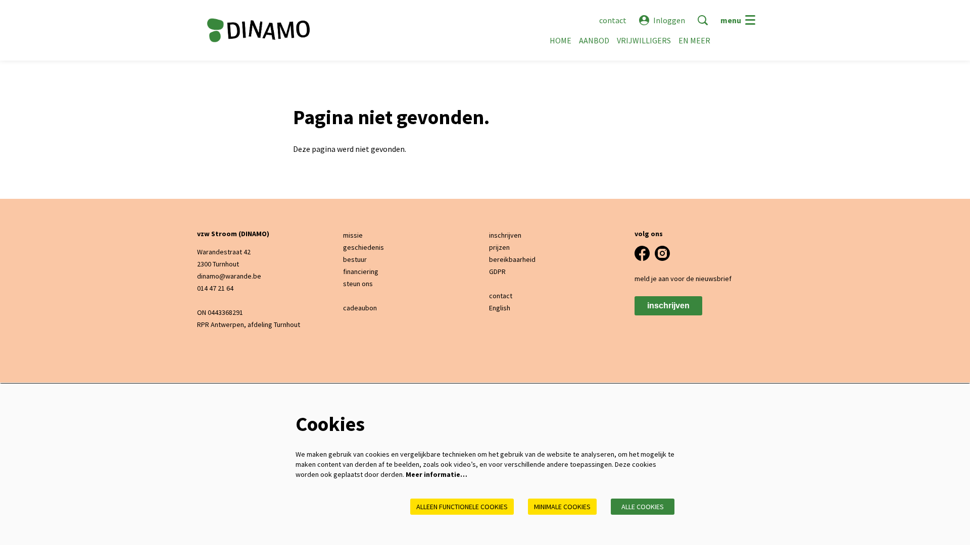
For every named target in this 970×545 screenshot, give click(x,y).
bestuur (355, 259)
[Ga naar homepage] (258, 30)
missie (353, 235)
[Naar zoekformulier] (702, 20)
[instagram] (662, 253)
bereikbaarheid (512, 259)
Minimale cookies (562, 506)
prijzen (499, 247)
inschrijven (505, 235)
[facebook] (642, 253)
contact (612, 20)
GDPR (497, 271)
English (499, 307)
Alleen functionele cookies (462, 506)
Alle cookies (642, 506)
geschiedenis (363, 247)
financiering (360, 271)
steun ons (358, 283)
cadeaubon (360, 307)
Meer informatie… (436, 474)
